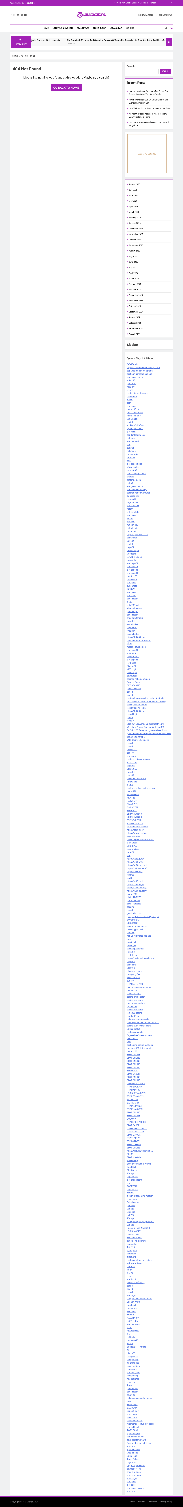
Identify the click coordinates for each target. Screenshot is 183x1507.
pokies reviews (134, 688)
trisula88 (131, 1353)
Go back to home (66, 87)
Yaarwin (131, 521)
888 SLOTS (132, 419)
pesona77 (131, 499)
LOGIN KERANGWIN (136, 1093)
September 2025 (136, 245)
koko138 (131, 380)
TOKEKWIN (132, 1070)
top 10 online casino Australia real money (146, 701)
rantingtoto (132, 1308)
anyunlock (132, 627)
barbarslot (132, 1244)
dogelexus (132, 1369)
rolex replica (132, 1038)
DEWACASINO (133, 685)
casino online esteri (136, 997)
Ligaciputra (132, 1176)
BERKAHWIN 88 (134, 814)
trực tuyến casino (135, 428)
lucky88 (130, 875)
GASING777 (132, 807)
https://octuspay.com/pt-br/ (140, 1151)
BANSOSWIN (133, 794)
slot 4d (130, 1273)
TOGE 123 (132, 810)
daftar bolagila (134, 480)
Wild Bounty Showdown (138, 740)
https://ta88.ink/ (134, 871)
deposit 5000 (133, 634)
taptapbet (131, 531)
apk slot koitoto (134, 1263)
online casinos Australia (138, 1019)
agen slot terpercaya (136, 1440)
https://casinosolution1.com (140, 958)
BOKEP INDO (133, 920)
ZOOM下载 (132, 1186)
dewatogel (132, 672)
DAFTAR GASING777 (137, 1128)
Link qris (131, 1212)
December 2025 (136, 228)
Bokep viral (132, 579)
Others (130, 28)
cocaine (130, 907)
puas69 (130, 775)
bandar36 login (134, 1016)
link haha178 (133, 505)
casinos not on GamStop (138, 492)
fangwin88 (132, 781)
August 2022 (134, 334)
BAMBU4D (132, 1408)
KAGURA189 (133, 1318)
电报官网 (131, 631)
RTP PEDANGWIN (135, 1096)
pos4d (130, 692)
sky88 (129, 878)
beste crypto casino (136, 929)
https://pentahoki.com (137, 534)
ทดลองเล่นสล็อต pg (136, 1282)
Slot (129, 460)
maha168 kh (133, 409)
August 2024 (134, 317)
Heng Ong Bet (133, 974)
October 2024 (135, 306)
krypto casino (133, 1449)
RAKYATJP (132, 801)
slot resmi (131, 431)
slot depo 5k (132, 563)
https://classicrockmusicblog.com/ (143, 367)
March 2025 (134, 278)
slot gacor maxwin (135, 1488)
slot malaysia (133, 1324)
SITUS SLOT (133, 769)
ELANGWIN (132, 804)
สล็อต (129, 643)
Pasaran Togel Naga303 (138, 1228)
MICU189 (131, 1311)
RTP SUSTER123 (135, 984)
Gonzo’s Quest (133, 682)
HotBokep (131, 663)
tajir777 (130, 1215)
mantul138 (132, 576)
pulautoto (131, 383)
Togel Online (133, 1459)
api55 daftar (133, 1321)
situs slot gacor (134, 1472)
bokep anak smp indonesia (139, 1398)
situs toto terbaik (135, 618)
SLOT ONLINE (133, 1054)
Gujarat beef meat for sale (139, 1035)
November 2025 (136, 234)
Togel (129, 1385)
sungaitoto (132, 586)
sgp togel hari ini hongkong (140, 370)
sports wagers (133, 1433)
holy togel (131, 451)
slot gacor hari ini (135, 377)
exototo (130, 476)
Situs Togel (132, 1404)
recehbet (131, 457)
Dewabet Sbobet (134, 557)
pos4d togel (132, 1388)
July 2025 (133, 256)
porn (129, 403)
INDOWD (131, 589)
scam (129, 1327)
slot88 (130, 422)
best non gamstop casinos (139, 374)
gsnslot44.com (134, 913)
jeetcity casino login (136, 708)
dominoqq (132, 1253)
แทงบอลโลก (133, 849)
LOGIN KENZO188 (135, 1131)
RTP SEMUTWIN (134, 820)
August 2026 (134, 184)
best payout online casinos (139, 1260)
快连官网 (131, 1337)
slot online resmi (134, 1180)
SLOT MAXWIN (134, 1135)
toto (129, 939)
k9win (129, 399)
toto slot (131, 621)
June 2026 (133, 195)
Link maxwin (133, 1234)
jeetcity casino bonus (137, 704)
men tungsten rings (136, 1003)
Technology (99, 28)
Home (45, 28)
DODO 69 (131, 1119)
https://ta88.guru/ (135, 859)
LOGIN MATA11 (134, 1231)
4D (128, 1350)
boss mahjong (133, 1366)
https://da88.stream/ (137, 868)
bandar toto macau (136, 435)
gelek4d (130, 483)
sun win (130, 981)
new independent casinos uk (140, 839)
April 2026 (133, 206)
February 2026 (135, 217)
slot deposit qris (134, 464)
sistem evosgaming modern (140, 1196)
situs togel (132, 842)
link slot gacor (133, 1372)
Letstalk (130, 932)
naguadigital (133, 1379)
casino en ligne (134, 993)
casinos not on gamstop (138, 679)
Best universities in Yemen (139, 1164)
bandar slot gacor (135, 1436)
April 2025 (133, 273)
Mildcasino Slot (134, 1237)
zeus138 (131, 1395)
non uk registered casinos (139, 936)
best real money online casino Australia (145, 698)
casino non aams (135, 1000)
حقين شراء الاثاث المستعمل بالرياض (143, 916)
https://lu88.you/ (135, 881)
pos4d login (132, 598)
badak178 (131, 791)
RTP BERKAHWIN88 (136, 1122)
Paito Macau (133, 1202)
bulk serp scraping (135, 948)
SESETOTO (132, 923)
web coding (132, 1160)
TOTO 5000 (132, 1430)
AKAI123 (131, 798)
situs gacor (132, 1199)
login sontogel (133, 836)
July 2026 (133, 190)
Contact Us (152, 1502)
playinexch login (134, 971)
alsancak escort (134, 608)
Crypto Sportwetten (136, 1465)
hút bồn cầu (132, 525)
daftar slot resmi (134, 1420)
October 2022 (135, 323)
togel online (132, 502)
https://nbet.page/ (135, 884)
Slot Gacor (132, 1170)
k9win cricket (133, 467)
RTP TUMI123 (133, 1138)
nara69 (130, 509)
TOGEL (130, 1192)
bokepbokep (132, 1359)
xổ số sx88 (132, 762)
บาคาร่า (131, 390)
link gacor (131, 595)
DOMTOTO (132, 749)
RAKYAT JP (132, 1099)
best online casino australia (140, 1045)
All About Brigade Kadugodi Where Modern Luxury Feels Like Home (126, 3)
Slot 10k (131, 968)
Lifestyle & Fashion (63, 28)
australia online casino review (141, 788)
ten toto (130, 544)
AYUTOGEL (132, 1417)
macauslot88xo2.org (136, 647)
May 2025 (133, 267)
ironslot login (133, 1411)
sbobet (130, 1286)
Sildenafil (131, 666)
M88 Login (132, 669)
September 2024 (136, 312)
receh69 (130, 852)
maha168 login (134, 415)
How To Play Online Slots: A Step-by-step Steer (150, 108)
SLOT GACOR (133, 1074)
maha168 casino (135, 412)
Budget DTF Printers (136, 1347)
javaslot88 (132, 396)
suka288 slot (133, 605)
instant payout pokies (137, 926)
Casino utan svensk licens (139, 1443)
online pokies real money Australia (143, 1022)
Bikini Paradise (134, 903)
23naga (130, 1173)
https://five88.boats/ (136, 887)
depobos (131, 765)
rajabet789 (132, 894)
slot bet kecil (133, 1427)
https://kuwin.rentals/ (137, 833)
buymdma (132, 1462)
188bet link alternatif (136, 1241)
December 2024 (136, 295)
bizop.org (131, 1257)
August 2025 (134, 251)
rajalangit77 (132, 1340)
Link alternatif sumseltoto (139, 640)
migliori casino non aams (139, 987)
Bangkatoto (132, 1356)
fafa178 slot (133, 364)
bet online (131, 964)
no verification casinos (137, 826)
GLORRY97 (132, 846)
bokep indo (132, 537)
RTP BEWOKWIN (134, 1086)
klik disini (131, 1279)
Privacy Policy (166, 1502)
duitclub (131, 448)
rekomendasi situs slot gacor (140, 1424)
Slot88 (130, 518)
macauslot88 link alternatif (139, 1048)
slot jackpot (132, 566)
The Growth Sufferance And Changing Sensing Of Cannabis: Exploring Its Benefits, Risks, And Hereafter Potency (82, 40)
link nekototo (133, 512)
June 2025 (133, 262)
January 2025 (135, 289)
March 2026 (134, 212)
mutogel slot (133, 1330)
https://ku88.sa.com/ (137, 865)
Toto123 (131, 1247)
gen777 (130, 753)
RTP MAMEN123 (135, 823)
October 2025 (135, 240)
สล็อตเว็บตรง (133, 496)
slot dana (131, 756)
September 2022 (136, 328)
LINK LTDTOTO (134, 897)
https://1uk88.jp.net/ (136, 637)
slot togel (131, 1295)
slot (128, 444)
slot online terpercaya (137, 489)
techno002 (132, 470)
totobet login (133, 550)
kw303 (130, 1343)
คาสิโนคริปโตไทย (135, 425)
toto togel (131, 553)
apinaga (131, 438)
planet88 (131, 1205)
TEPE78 (130, 1314)
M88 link (131, 387)
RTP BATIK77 (133, 1141)
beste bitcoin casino (136, 778)
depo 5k (130, 547)
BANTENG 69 (133, 1103)
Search (131, 66)
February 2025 (135, 284)
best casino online (135, 1032)
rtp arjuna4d (132, 454)
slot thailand (133, 441)
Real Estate (83, 28)
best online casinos (136, 1083)
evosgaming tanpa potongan (140, 1221)
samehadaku (133, 624)
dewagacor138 (134, 1469)
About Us (141, 1502)
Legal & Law (116, 28)
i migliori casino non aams (139, 1298)
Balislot (130, 541)
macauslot (132, 990)
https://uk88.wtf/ (135, 862)
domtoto (131, 1266)
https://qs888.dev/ (136, 830)
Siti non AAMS (134, 1302)
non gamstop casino (136, 473)
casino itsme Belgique (137, 393)
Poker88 (131, 952)
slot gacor (131, 406)
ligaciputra (132, 1250)
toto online (132, 560)
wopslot (130, 720)
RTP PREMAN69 (134, 1106)
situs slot (131, 1382)
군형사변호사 (133, 977)
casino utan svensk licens (139, 1025)
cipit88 (130, 785)
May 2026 (133, 201)
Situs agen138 (134, 1029)
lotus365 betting (134, 1013)
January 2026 (135, 223)
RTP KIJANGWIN (135, 1109)
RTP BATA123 (133, 1090)
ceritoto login (133, 955)
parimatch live (133, 900)
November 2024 (136, 301)
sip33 (129, 602)
